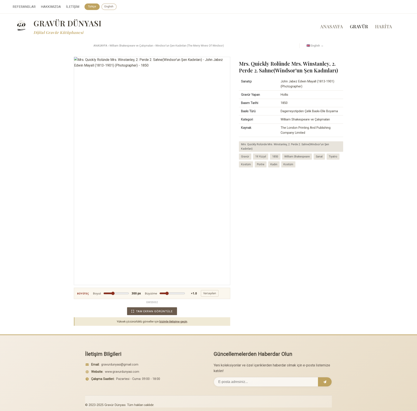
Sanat (319, 156)
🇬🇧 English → (315, 45)
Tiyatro (333, 156)
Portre (260, 164)
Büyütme (171, 293)
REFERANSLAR (24, 7)
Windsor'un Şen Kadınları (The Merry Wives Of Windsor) (189, 45)
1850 (275, 156)
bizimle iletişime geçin (173, 321)
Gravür (245, 156)
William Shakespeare (297, 156)
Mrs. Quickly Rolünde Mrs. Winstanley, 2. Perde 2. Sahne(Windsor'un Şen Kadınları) (285, 146)
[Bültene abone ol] (325, 381)
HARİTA (383, 26)
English (108, 6)
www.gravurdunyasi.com (122, 372)
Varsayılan (209, 293)
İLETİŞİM (72, 7)
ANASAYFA (331, 26)
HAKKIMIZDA (51, 7)
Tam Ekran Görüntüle (154, 311)
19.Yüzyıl (260, 156)
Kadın (273, 164)
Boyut (117, 293)
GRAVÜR (359, 26)
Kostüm (246, 164)
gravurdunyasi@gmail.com (119, 364)
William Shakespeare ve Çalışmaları (131, 45)
